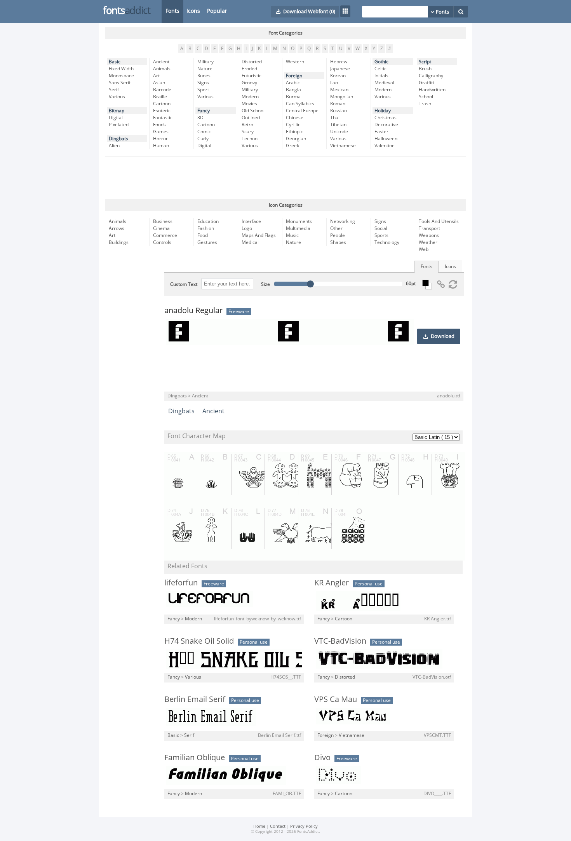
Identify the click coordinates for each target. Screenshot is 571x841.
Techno (250, 138)
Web (423, 249)
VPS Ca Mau (335, 699)
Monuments (299, 221)
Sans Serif (120, 82)
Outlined (251, 117)
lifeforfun (181, 582)
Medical (250, 242)
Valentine (384, 145)
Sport (203, 89)
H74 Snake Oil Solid (199, 641)
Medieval (384, 82)
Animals (162, 68)
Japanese (340, 68)
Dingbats (118, 138)
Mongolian (341, 96)
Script (425, 61)
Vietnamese (343, 145)
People (337, 235)
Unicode (339, 131)
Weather (428, 242)
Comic (204, 131)
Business (162, 221)
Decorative (386, 124)
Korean (338, 75)
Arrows (116, 228)
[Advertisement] (285, 177)
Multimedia (298, 228)
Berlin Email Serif (194, 699)
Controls (162, 242)
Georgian (296, 138)
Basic (114, 61)
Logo (247, 228)
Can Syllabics (300, 103)
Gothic (381, 61)
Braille (160, 96)
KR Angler (331, 582)
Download (442, 336)
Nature (204, 68)
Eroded (249, 68)
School (426, 96)
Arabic (293, 82)
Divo (322, 757)
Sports (381, 235)
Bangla (293, 89)
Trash (425, 103)
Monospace (121, 75)
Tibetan (338, 124)
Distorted (252, 61)
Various (117, 96)
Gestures (207, 242)
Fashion (205, 228)
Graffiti (426, 82)
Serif (114, 89)
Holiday (382, 110)
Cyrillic (293, 124)
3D (200, 117)
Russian (338, 110)
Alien (114, 145)
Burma (293, 96)
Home (259, 826)
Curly (203, 138)
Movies (249, 103)
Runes (204, 75)
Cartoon (162, 103)
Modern (250, 96)
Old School (253, 110)
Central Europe (302, 110)
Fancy (203, 110)
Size (265, 284)
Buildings (119, 242)
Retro (247, 124)
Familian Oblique (194, 757)
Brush (425, 68)
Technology (386, 242)
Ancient (161, 61)
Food (202, 235)
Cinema (161, 228)
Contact (278, 826)
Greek (292, 145)
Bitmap (116, 110)
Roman (337, 103)
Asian (159, 82)
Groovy (249, 82)
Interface (251, 221)
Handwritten (432, 89)
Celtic (380, 68)
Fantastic (162, 117)
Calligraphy (431, 75)
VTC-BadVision (340, 641)
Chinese (294, 117)
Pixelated (119, 124)
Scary (248, 131)
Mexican (339, 89)
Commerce (165, 235)
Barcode (162, 89)
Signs (203, 82)
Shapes (338, 242)
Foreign (294, 75)
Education (208, 221)
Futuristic (251, 75)
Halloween (385, 138)
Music (292, 235)
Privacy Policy (304, 826)
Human (161, 145)
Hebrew (338, 61)
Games (161, 131)
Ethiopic (294, 131)
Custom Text (183, 284)
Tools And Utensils (439, 221)
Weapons (429, 235)
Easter (381, 131)
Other (336, 228)
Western (295, 61)
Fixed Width (121, 68)
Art (156, 75)
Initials (381, 75)
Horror (160, 138)
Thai (334, 117)
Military (205, 61)
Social (380, 228)
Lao (334, 82)
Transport (429, 228)
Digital (116, 117)
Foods (159, 124)
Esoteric (162, 110)
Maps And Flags (259, 235)
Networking (342, 221)
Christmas (385, 117)
